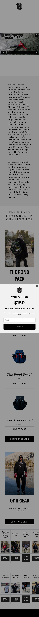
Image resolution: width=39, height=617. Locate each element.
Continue (19, 327)
